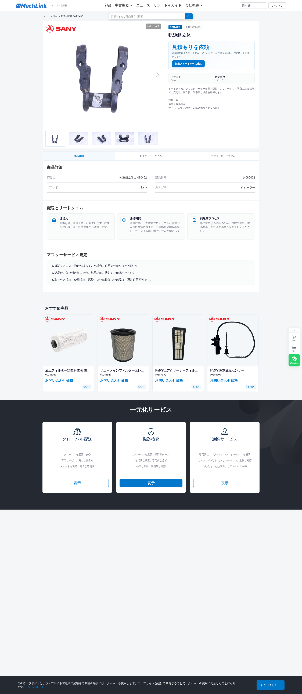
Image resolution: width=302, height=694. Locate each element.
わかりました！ (270, 685)
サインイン (277, 5)
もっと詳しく (35, 686)
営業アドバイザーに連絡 (188, 63)
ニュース (143, 5)
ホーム (46, 16)
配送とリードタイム (151, 156)
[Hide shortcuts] (294, 330)
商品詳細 (79, 156)
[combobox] (145, 16)
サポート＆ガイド (168, 5)
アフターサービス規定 (223, 156)
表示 (77, 483)
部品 (108, 5)
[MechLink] (31, 5)
